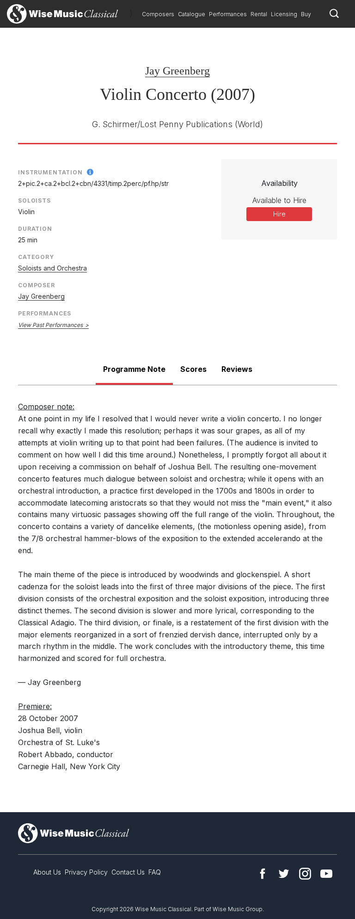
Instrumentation (50, 172)
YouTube (326, 874)
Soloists (34, 200)
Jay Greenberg (177, 71)
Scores (193, 369)
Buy (306, 14)
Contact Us (128, 872)
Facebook (263, 874)
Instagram (305, 874)
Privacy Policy (86, 872)
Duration (35, 228)
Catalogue (191, 14)
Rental (259, 14)
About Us (47, 872)
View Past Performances (50, 324)
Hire (279, 214)
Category (36, 256)
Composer (36, 285)
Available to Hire (279, 200)
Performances (228, 14)
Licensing (284, 14)
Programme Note (134, 369)
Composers (158, 14)
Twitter (284, 874)
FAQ (154, 872)
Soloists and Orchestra (52, 268)
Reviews (236, 369)
